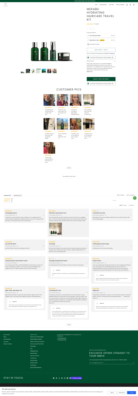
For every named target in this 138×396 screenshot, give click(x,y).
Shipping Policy (34, 351)
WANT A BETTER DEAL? (101, 79)
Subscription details (94, 44)
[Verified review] (16, 215)
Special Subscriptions (35, 367)
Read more (90, 71)
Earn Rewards (7, 339)
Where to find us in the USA (37, 341)
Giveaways (33, 365)
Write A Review (120, 195)
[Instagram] (64, 378)
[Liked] (44, 215)
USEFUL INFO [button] (33, 334)
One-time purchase (95, 35)
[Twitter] (56, 378)
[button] (96, 4)
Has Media (131, 205)
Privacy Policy (33, 360)
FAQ (31, 348)
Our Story (6, 341)
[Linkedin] (67, 378)
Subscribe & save (97, 40)
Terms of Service (34, 355)
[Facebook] (53, 378)
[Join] (132, 363)
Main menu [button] (7, 334)
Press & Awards (8, 344)
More (69, 167)
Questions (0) (17, 195)
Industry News (34, 362)
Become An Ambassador (37, 337)
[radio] (88, 35)
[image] (49, 100)
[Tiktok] (59, 378)
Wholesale (33, 346)
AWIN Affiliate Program (36, 339)
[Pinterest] (62, 378)
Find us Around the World (36, 344)
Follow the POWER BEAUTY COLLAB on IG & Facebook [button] (69, 335)
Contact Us (33, 358)
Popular (125, 205)
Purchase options (91, 32)
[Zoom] (23, 65)
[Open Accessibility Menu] (135, 198)
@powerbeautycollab (62, 338)
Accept (131, 392)
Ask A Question (130, 195)
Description (90, 61)
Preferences (122, 392)
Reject (112, 392)
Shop (5, 337)
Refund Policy (33, 353)
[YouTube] (70, 378)
